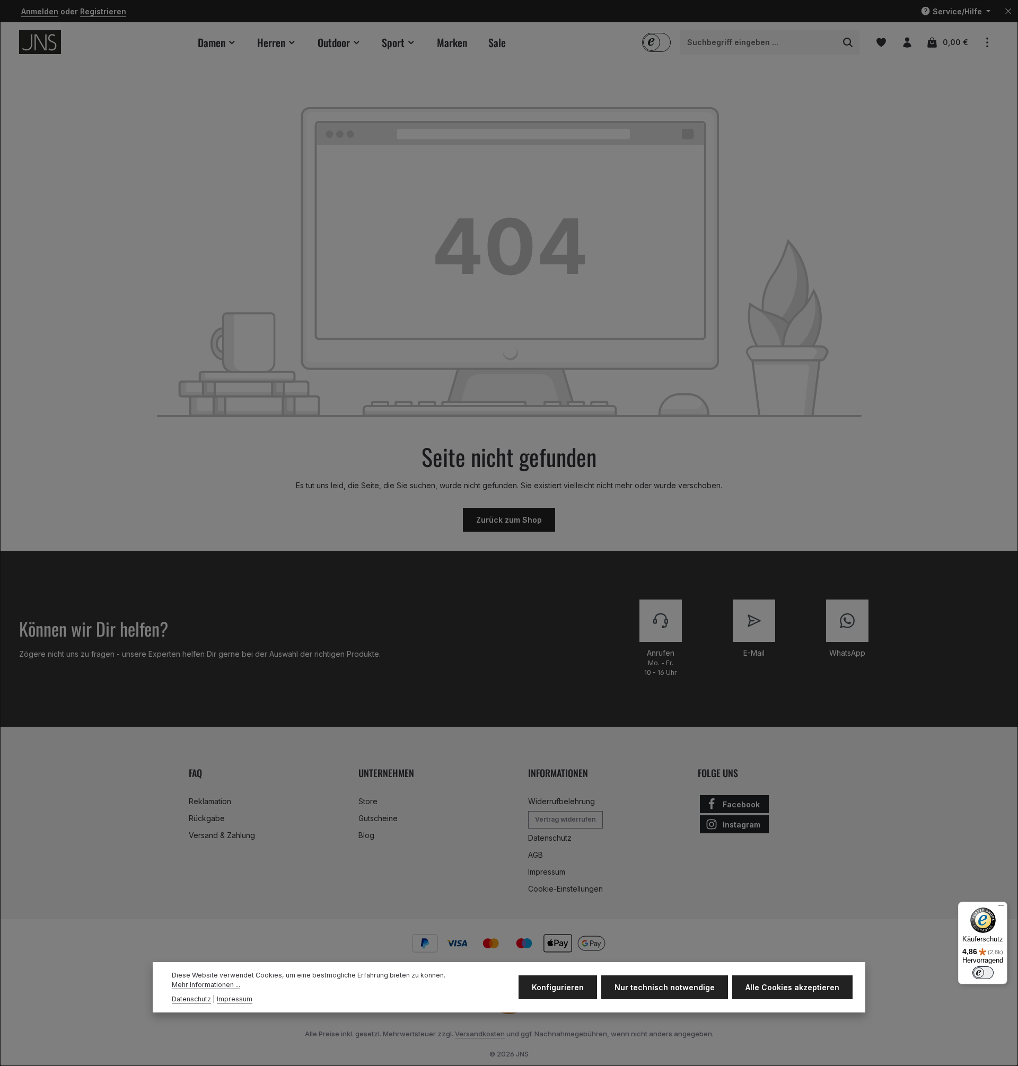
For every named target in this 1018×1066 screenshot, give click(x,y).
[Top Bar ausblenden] (1008, 11)
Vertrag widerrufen (565, 819)
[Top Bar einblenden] (987, 42)
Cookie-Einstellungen (565, 888)
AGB (535, 854)
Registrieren (103, 11)
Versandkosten (480, 1033)
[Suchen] (848, 42)
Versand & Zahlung (222, 835)
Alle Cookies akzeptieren (792, 987)
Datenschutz (550, 837)
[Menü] (1001, 908)
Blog (366, 835)
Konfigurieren (558, 987)
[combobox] (758, 42)
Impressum (546, 871)
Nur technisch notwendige (665, 987)
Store (368, 801)
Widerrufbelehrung (561, 801)
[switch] (983, 972)
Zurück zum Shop (509, 519)
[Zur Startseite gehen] (40, 42)
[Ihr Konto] (907, 42)
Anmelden (39, 11)
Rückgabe (207, 818)
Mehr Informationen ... (206, 985)
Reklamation (210, 801)
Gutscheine (378, 818)
